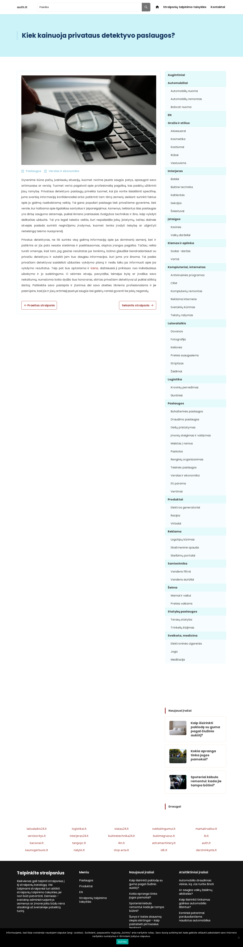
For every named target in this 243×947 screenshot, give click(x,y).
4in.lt (121, 843)
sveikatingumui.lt (163, 829)
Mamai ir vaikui (181, 595)
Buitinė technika (182, 187)
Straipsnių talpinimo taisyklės (184, 7)
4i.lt (206, 836)
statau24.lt (121, 829)
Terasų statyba (181, 620)
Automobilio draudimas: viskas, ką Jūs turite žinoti (196, 882)
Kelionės (176, 347)
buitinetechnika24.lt (121, 836)
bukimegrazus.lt (164, 836)
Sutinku (122, 941)
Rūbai (174, 155)
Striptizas (177, 363)
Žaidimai (176, 371)
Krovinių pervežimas (185, 387)
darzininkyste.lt (206, 850)
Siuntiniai (177, 395)
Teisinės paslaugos (184, 467)
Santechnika (177, 563)
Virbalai (176, 523)
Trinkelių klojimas (182, 628)
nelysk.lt (79, 850)
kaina (94, 268)
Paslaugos (176, 403)
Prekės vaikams (181, 604)
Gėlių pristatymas (183, 427)
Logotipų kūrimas (183, 539)
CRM (174, 283)
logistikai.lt (79, 829)
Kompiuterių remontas (186, 291)
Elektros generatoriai (185, 507)
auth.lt (206, 843)
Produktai (175, 499)
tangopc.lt (79, 843)
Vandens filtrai (181, 571)
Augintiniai (176, 75)
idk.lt (164, 850)
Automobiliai (178, 83)
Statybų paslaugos (182, 612)
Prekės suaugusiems (185, 355)
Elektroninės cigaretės (186, 644)
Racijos (175, 515)
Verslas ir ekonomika (185, 475)
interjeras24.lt (79, 836)
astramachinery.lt (164, 843)
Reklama (174, 531)
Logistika (175, 379)
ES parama (178, 483)
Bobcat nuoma (181, 107)
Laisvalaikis (177, 323)
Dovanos (177, 331)
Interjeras (175, 171)
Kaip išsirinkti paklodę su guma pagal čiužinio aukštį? (205, 729)
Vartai (175, 259)
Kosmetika (178, 139)
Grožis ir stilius (179, 123)
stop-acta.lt (121, 850)
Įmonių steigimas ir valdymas (191, 435)
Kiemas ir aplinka (181, 243)
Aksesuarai (178, 131)
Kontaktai (218, 7)
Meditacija (178, 660)
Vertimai (177, 491)
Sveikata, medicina (182, 636)
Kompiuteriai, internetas (186, 267)
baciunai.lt (37, 843)
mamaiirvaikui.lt (206, 829)
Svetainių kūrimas (183, 307)
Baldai (175, 179)
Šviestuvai (177, 211)
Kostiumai (177, 147)
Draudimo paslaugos (185, 419)
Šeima (172, 587)
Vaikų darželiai (180, 235)
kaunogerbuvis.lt (36, 850)
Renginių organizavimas (187, 459)
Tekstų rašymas (182, 315)
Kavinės (176, 227)
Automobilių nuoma (184, 91)
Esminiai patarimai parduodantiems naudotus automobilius (194, 916)
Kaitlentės (178, 195)
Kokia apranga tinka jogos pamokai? (203, 755)
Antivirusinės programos (188, 275)
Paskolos (177, 451)
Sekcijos (176, 203)
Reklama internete (184, 299)
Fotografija (178, 339)
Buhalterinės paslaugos (187, 411)
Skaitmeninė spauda (185, 547)
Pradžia (157, 7)
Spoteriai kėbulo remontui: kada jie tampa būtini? (206, 781)
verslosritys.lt (37, 836)
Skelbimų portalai (183, 555)
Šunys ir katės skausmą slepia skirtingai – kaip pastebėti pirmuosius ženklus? (145, 922)
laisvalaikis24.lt (37, 829)
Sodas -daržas (181, 251)
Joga (174, 652)
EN (169, 115)
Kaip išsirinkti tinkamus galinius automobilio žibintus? (194, 903)
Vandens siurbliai (182, 579)
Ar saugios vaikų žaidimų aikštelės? (195, 892)
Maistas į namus (182, 443)
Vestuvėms (178, 163)
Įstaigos (174, 219)
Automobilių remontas (186, 99)
